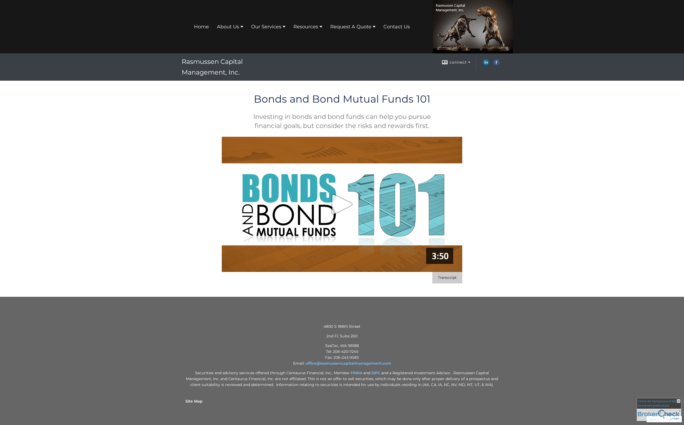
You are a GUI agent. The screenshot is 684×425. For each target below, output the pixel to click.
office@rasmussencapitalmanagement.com (348, 363)
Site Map (194, 401)
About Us (228, 27)
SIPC (375, 373)
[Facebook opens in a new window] (496, 64)
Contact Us (396, 27)
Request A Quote (350, 27)
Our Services (266, 27)
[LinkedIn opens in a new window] (486, 64)
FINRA (356, 373)
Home (201, 27)
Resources (305, 27)
